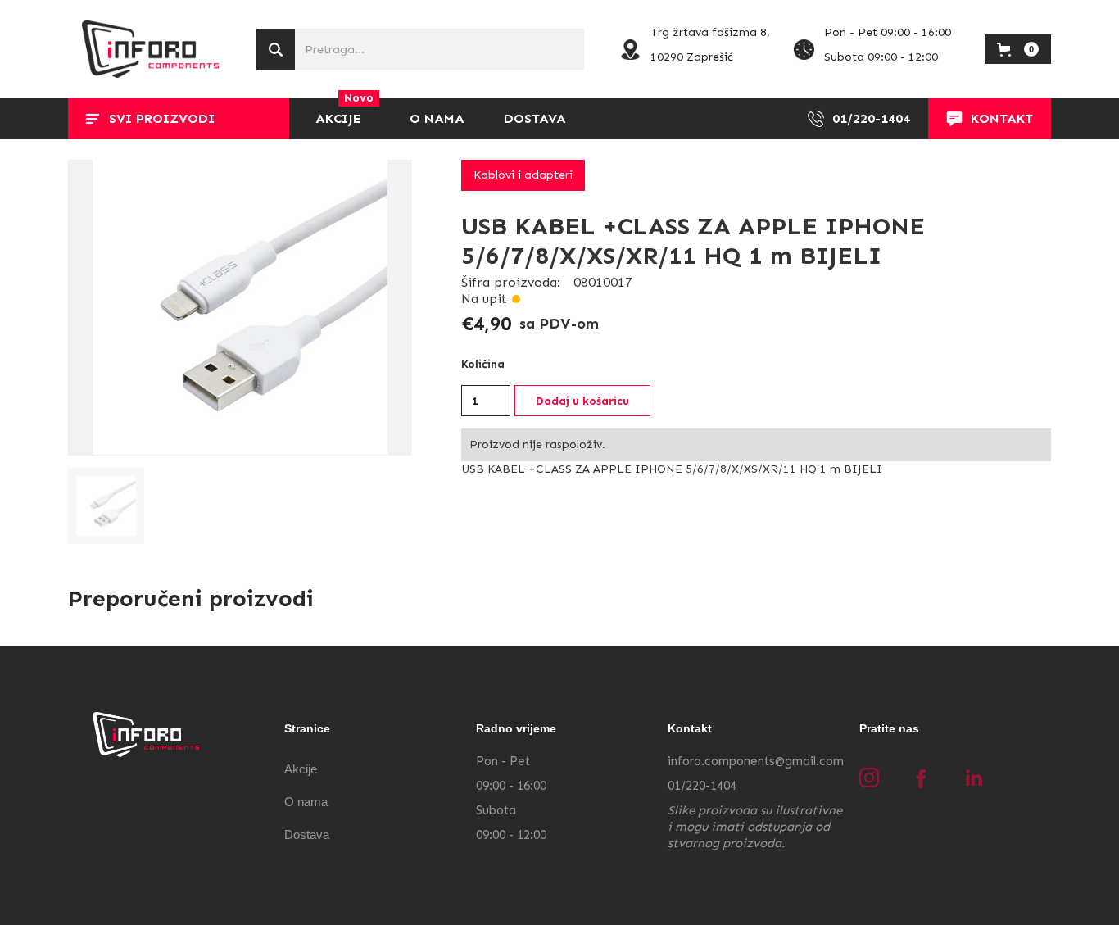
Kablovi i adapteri (523, 175)
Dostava (306, 834)
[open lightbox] (240, 308)
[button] (178, 118)
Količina (483, 364)
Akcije (300, 769)
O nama (306, 802)
